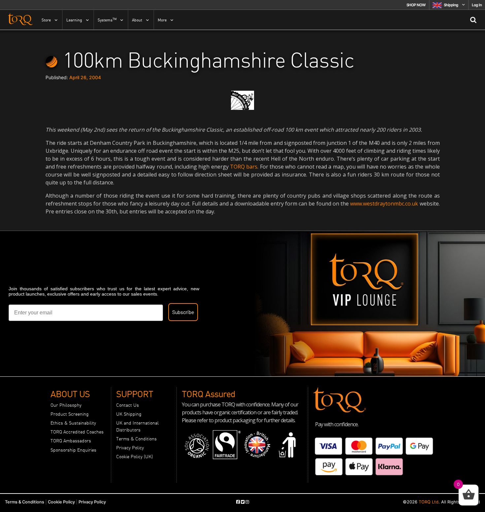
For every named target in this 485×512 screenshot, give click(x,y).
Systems (107, 19)
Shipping (451, 5)
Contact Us (127, 405)
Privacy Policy (130, 447)
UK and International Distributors (137, 426)
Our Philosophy (65, 405)
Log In (477, 5)
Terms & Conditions (136, 438)
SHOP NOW (416, 5)
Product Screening (69, 414)
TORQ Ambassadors (70, 440)
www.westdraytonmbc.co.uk (384, 203)
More (162, 20)
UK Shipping (129, 414)
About (137, 20)
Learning (74, 20)
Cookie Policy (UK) (134, 456)
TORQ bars (243, 166)
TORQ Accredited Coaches (77, 431)
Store (46, 20)
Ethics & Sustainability (73, 423)
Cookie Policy (61, 501)
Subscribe (183, 312)
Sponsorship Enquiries (73, 450)
